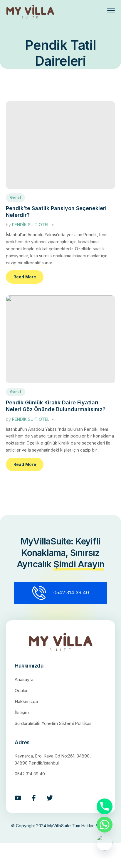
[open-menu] (107, 11)
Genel (15, 197)
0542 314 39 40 (71, 592)
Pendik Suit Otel (30, 224)
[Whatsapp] (104, 825)
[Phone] (104, 806)
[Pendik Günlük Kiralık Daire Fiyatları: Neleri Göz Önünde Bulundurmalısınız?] (60, 339)
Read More (25, 276)
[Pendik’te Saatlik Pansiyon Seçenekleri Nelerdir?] (60, 145)
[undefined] (104, 843)
